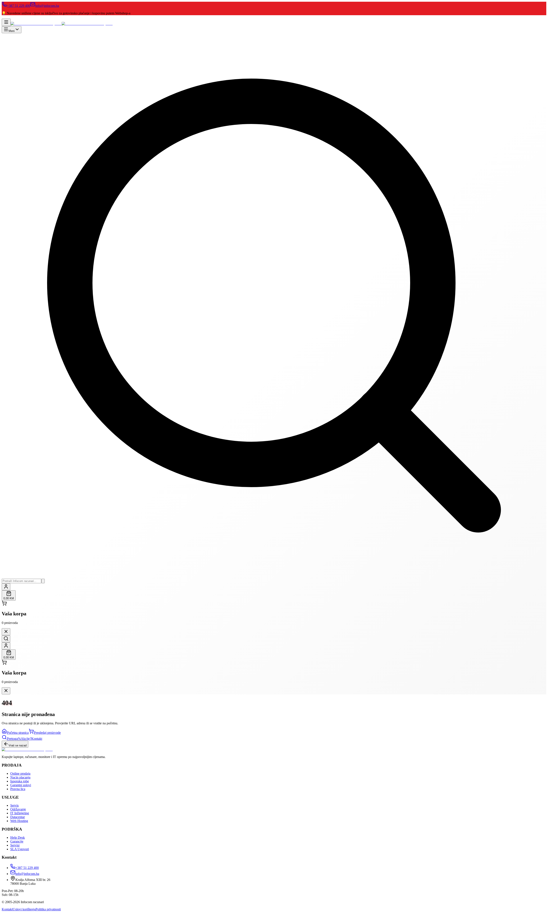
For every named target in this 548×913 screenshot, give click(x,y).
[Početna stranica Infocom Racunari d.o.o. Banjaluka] (62, 23)
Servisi (14, 845)
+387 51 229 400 (18, 5)
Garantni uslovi (20, 785)
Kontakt (7, 909)
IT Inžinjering (19, 813)
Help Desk (17, 837)
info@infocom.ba (47, 5)
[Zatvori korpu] (6, 631)
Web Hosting (19, 821)
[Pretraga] (6, 638)
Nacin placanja (20, 777)
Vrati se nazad (18, 745)
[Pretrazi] (43, 581)
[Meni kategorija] (6, 22)
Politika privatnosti (48, 909)
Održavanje (18, 809)
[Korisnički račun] (6, 586)
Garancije (16, 841)
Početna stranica (18, 732)
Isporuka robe (19, 781)
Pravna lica (17, 789)
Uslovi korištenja (24, 909)
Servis (14, 805)
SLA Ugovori (19, 849)
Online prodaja (20, 773)
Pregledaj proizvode (47, 732)
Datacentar (17, 817)
